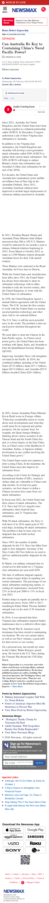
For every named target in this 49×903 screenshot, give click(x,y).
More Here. (18, 686)
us (8, 34)
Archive (17, 85)
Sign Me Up (39, 763)
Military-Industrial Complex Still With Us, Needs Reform (25, 698)
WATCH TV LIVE (16, 2)
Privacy (6, 767)
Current (5, 85)
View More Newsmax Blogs (19, 732)
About (7, 874)
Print (6, 98)
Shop (34, 874)
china (23, 34)
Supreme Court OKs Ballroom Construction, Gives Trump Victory (29, 21)
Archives (8, 878)
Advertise (25, 874)
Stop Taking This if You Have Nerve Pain (25, 802)
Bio (11, 85)
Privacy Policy (28, 878)
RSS (40, 874)
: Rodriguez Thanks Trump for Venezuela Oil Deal (21, 721)
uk (19, 34)
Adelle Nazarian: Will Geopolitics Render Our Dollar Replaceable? (22, 727)
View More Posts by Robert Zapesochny (26, 710)
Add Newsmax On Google (16, 93)
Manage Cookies (33, 882)
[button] (43, 9)
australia (13, 34)
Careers (17, 878)
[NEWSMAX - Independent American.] (24, 10)
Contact (16, 874)
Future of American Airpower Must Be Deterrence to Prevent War (25, 705)
